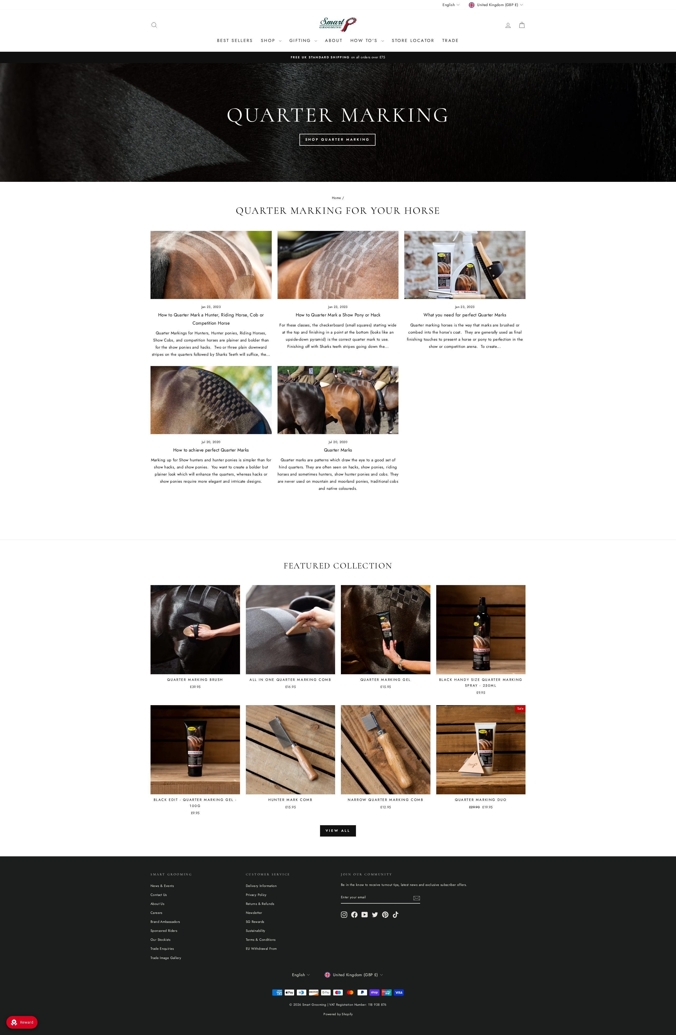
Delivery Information (261, 885)
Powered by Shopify (338, 1014)
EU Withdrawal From (261, 948)
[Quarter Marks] (338, 400)
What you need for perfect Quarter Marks (465, 315)
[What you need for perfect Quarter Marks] (464, 265)
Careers (156, 912)
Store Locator (413, 40)
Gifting (301, 40)
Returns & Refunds (260, 903)
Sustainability (255, 930)
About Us (157, 903)
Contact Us (159, 894)
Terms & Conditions (261, 939)
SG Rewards (255, 921)
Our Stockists (160, 939)
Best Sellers (235, 40)
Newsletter (254, 912)
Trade (450, 40)
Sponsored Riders (164, 930)
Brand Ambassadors (165, 921)
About (333, 40)
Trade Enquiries (162, 948)
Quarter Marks (338, 450)
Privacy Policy (256, 894)
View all (338, 830)
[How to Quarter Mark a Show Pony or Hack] (338, 265)
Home (336, 197)
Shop (269, 40)
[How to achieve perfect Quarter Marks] (211, 400)
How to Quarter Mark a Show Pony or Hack (338, 315)
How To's (365, 40)
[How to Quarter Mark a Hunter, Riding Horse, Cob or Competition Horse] (211, 265)
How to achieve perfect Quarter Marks (211, 450)
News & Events (162, 885)
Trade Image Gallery (166, 957)
